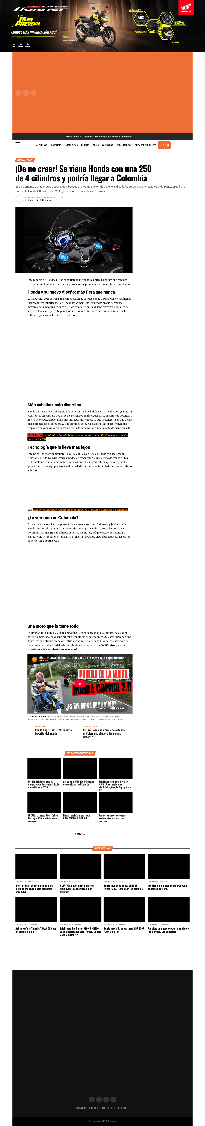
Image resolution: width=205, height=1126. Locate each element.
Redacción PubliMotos (39, 200)
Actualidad (41, 145)
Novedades (56, 145)
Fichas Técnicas (123, 145)
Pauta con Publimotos (145, 145)
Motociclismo (111, 717)
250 (54, 717)
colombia (70, 717)
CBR (60, 717)
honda (81, 717)
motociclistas (36, 719)
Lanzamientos (71, 145)
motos (50, 719)
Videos (96, 145)
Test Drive (120, 719)
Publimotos (62, 719)
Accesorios (107, 145)
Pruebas (85, 145)
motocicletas (94, 717)
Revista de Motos (80, 719)
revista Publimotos (102, 719)
